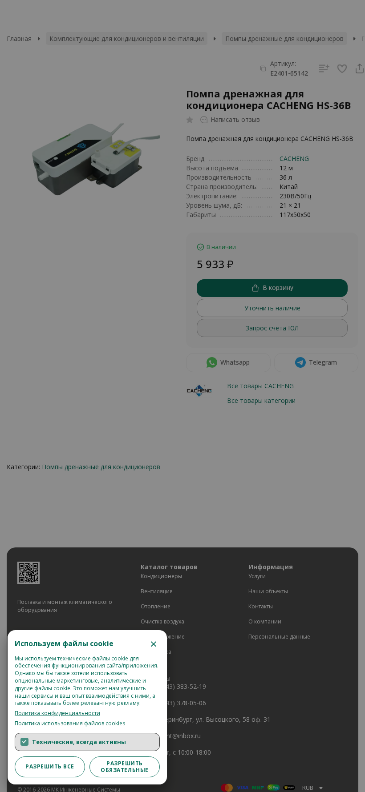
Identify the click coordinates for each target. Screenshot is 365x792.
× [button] (153, 643)
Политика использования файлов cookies (70, 723)
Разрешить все (49, 766)
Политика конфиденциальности (57, 713)
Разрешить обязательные (125, 766)
